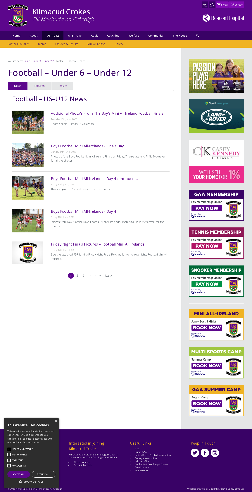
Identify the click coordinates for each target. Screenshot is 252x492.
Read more (33, 442)
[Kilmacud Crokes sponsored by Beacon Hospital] (223, 18)
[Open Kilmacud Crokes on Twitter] (195, 453)
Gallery (119, 44)
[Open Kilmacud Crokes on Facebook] (205, 453)
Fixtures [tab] (39, 86)
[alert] (31, 453)
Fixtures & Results (66, 44)
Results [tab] (62, 86)
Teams (42, 44)
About (34, 35)
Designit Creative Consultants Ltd (226, 488)
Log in (205, 4)
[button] (22, 449)
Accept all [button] (19, 474)
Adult (94, 35)
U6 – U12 (53, 35)
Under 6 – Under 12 (43, 61)
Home (16, 35)
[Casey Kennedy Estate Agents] (205, 161)
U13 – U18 (75, 35)
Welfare (134, 35)
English (212, 4)
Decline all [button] (43, 474)
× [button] (55, 421)
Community (155, 35)
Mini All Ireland (96, 44)
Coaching (113, 35)
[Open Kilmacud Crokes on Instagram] (215, 453)
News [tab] (17, 86)
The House (180, 35)
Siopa (224, 4)
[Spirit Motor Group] (216, 116)
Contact (239, 4)
